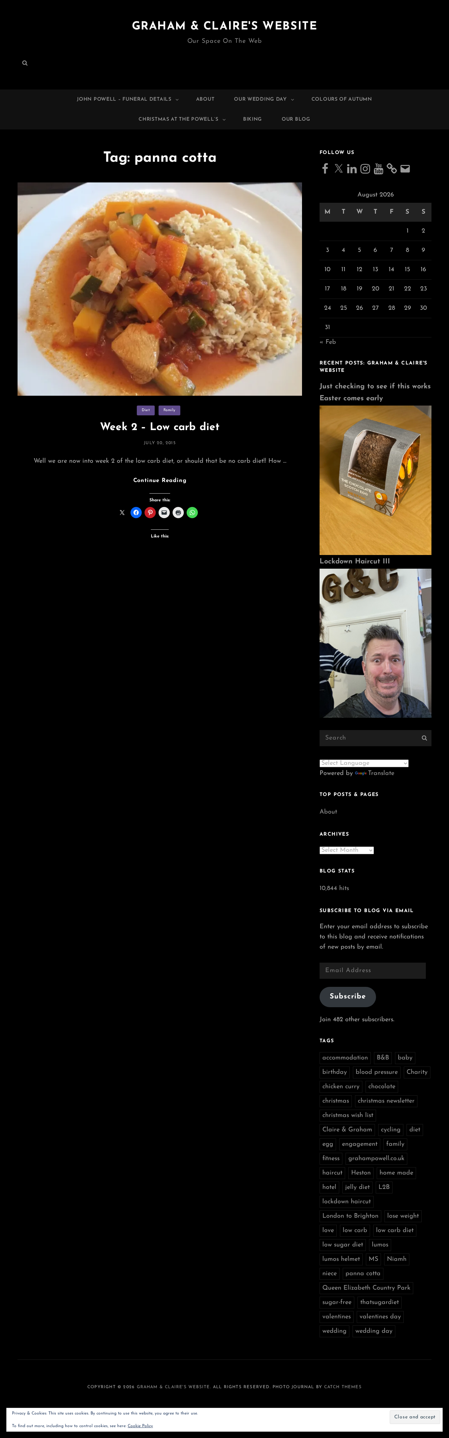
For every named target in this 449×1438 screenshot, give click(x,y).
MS (373, 1259)
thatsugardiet (379, 1302)
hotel (329, 1187)
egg (327, 1144)
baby (405, 1058)
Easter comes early (351, 398)
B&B (383, 1058)
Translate (381, 773)
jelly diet (357, 1187)
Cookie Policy (140, 1426)
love (328, 1231)
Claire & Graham (347, 1130)
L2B (384, 1187)
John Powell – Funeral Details (124, 99)
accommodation (345, 1058)
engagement (359, 1144)
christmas (335, 1101)
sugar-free (336, 1302)
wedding (334, 1331)
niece (329, 1274)
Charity (417, 1072)
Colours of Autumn (341, 99)
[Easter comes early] (375, 480)
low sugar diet (342, 1245)
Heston (361, 1173)
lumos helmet (341, 1259)
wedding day (374, 1331)
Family (169, 410)
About (205, 99)
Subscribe (348, 996)
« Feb (328, 342)
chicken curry (341, 1087)
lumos (380, 1245)
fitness (331, 1159)
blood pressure (377, 1072)
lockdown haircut (346, 1202)
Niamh (397, 1259)
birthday (334, 1072)
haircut (332, 1173)
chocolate (381, 1087)
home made (396, 1173)
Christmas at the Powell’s (179, 119)
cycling (391, 1130)
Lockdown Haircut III (355, 561)
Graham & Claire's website (224, 26)
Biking (252, 119)
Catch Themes (343, 1387)
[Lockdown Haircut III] (375, 643)
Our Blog (296, 119)
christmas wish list (347, 1115)
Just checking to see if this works (375, 386)
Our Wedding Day (260, 99)
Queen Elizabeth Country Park (366, 1288)
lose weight (403, 1216)
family (395, 1144)
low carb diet (395, 1231)
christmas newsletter (386, 1101)
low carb (355, 1231)
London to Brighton (350, 1216)
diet (414, 1130)
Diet (146, 410)
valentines (336, 1317)
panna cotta (363, 1274)
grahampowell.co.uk (376, 1159)
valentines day (380, 1317)
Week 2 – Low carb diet (160, 427)
